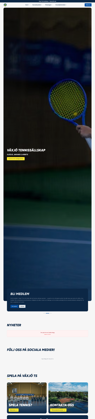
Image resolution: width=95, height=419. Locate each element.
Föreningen (48, 5)
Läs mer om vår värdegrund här (15, 158)
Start (26, 5)
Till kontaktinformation (57, 410)
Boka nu (88, 5)
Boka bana (13, 410)
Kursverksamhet (37, 5)
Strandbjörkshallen (60, 5)
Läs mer (22, 306)
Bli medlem (14, 306)
